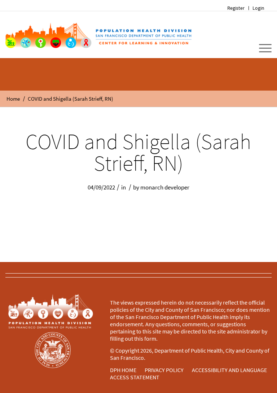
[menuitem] (236, 8)
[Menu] (262, 48)
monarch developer (164, 187)
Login (258, 8)
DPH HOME (123, 370)
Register (236, 8)
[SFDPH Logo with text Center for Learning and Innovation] (98, 34)
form (150, 338)
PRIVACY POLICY (164, 370)
